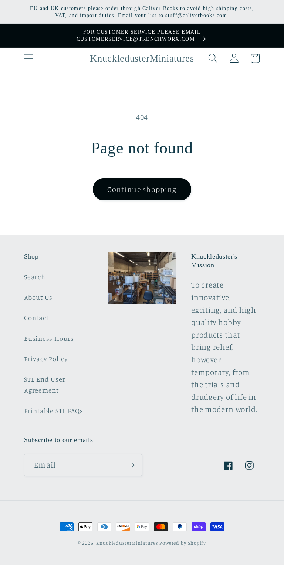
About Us (38, 297)
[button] (28, 58)
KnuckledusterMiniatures (127, 543)
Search (34, 277)
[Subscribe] (131, 465)
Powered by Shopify (182, 543)
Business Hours (49, 338)
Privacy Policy (46, 359)
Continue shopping (141, 189)
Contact (36, 317)
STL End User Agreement (44, 384)
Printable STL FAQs (53, 410)
